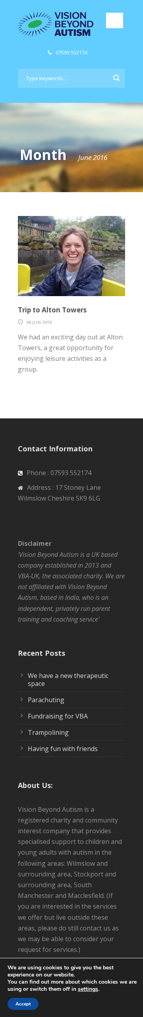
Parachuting (46, 699)
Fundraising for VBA (58, 716)
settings (88, 989)
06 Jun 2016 (39, 322)
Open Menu (114, 20)
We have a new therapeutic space (68, 679)
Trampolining (48, 732)
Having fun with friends (63, 748)
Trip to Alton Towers (52, 309)
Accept (23, 1004)
